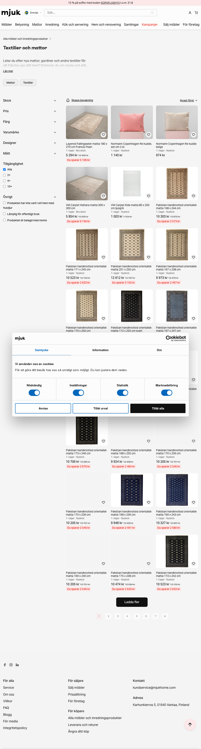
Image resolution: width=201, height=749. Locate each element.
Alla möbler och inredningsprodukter (25, 39)
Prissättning (77, 694)
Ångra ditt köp (78, 731)
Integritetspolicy (15, 728)
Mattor (10, 82)
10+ (9, 186)
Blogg (7, 714)
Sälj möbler (76, 687)
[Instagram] (11, 664)
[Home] (11, 12)
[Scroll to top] (190, 724)
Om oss (8, 694)
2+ (8, 175)
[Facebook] (4, 664)
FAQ (6, 708)
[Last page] (165, 616)
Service (8, 687)
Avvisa (43, 408)
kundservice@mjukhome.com (154, 687)
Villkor (7, 701)
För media (10, 721)
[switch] (78, 392)
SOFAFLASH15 (110, 3)
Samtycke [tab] (41, 350)
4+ (8, 181)
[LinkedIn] (17, 664)
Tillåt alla (158, 408)
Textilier (28, 82)
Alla (9, 169)
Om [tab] (159, 350)
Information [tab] (100, 350)
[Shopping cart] (196, 13)
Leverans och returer (83, 725)
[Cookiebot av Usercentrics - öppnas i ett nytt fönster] (169, 338)
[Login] (190, 13)
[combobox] (100, 12)
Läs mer (8, 71)
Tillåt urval (100, 408)
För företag (76, 701)
